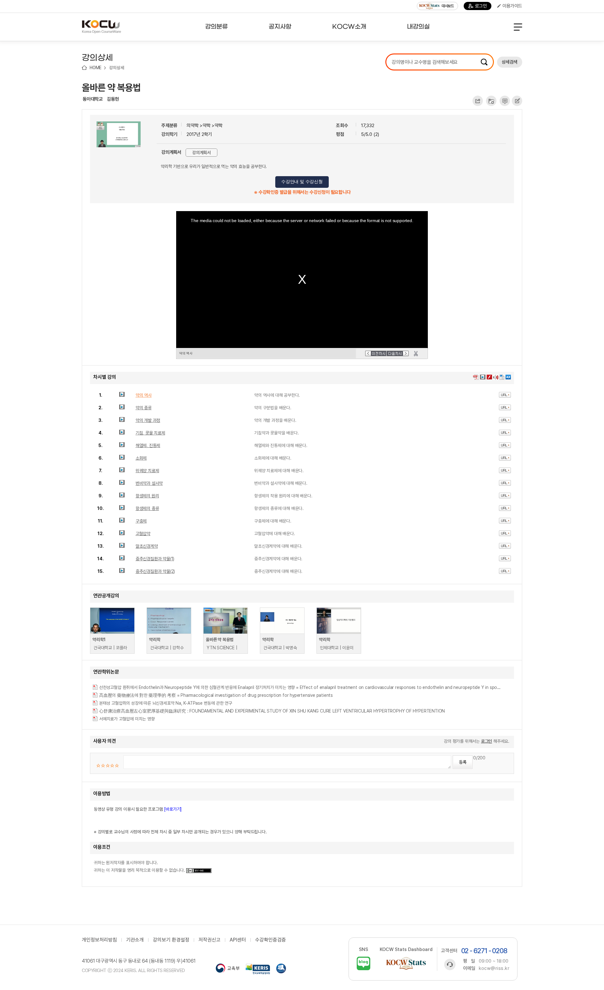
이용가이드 (512, 6)
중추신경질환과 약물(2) (155, 571)
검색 (484, 62)
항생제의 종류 (147, 508)
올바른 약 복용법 (111, 87)
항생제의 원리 (147, 495)
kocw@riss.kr (494, 968)
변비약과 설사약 (149, 483)
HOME (96, 67)
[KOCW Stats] (406, 963)
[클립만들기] (416, 353)
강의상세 (116, 67)
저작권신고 (210, 939)
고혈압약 (143, 533)
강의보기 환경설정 (171, 939)
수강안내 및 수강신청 (302, 181)
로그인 (481, 6)
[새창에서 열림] (227, 969)
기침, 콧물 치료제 (150, 432)
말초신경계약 (147, 546)
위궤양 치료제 (147, 470)
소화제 (141, 458)
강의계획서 (201, 152)
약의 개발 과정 (148, 420)
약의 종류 (144, 407)
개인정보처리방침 (99, 939)
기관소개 (135, 939)
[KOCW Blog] (363, 963)
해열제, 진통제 (148, 445)
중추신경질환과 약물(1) (155, 558)
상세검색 (509, 62)
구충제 (141, 520)
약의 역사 (144, 395)
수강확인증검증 (270, 939)
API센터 (238, 939)
